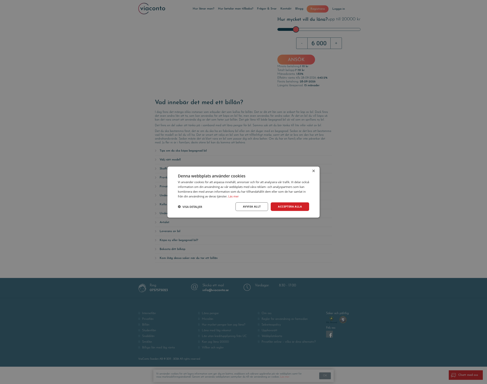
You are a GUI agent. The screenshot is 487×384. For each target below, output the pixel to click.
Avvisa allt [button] (252, 206)
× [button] (313, 170)
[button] (190, 206)
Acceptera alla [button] (290, 206)
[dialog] (243, 192)
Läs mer (233, 196)
